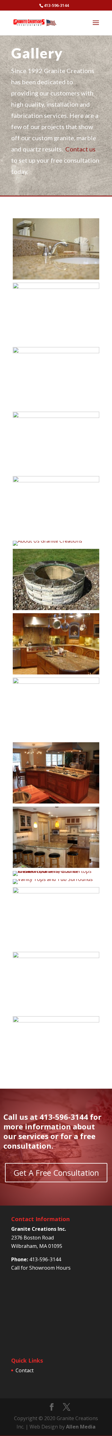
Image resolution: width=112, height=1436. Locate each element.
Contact (25, 1370)
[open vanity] (53, 879)
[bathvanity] (56, 287)
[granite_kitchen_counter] (56, 866)
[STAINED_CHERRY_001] (56, 1020)
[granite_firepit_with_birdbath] (56, 682)
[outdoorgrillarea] (56, 891)
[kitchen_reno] (56, 871)
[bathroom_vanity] (56, 351)
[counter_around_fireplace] (56, 416)
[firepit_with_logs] (56, 480)
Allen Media (81, 1426)
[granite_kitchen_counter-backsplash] (56, 672)
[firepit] (56, 608)
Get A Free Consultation (56, 1172)
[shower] (56, 956)
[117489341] (56, 277)
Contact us (80, 149)
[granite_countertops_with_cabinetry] (47, 540)
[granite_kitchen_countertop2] (56, 801)
